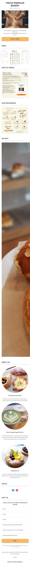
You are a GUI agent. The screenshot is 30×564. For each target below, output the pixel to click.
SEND (15, 540)
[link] (15, 4)
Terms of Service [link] (14, 546)
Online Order (15, 39)
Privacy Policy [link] (23, 545)
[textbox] (15, 509)
